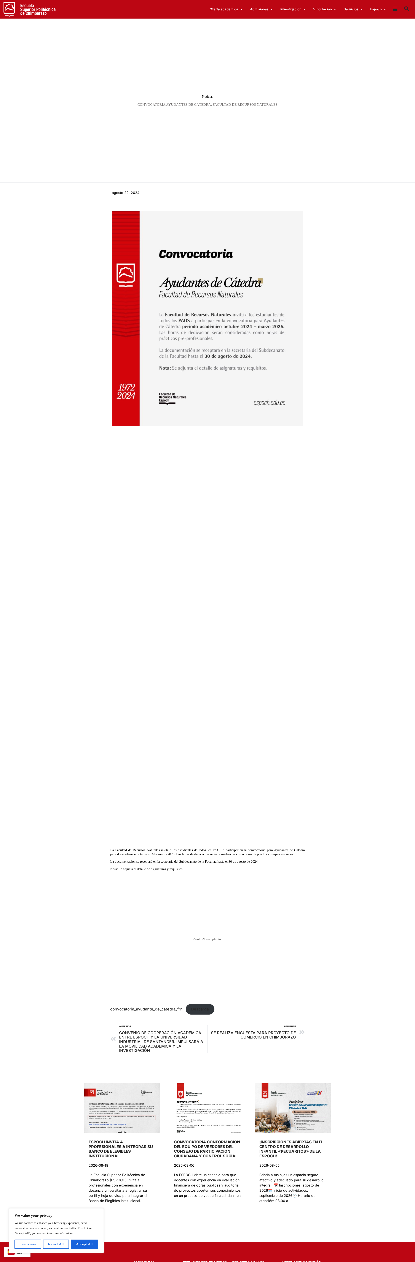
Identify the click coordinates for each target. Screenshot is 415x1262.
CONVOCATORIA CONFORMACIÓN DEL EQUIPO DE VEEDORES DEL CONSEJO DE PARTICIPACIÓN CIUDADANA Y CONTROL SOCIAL (207, 1149)
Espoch (376, 9)
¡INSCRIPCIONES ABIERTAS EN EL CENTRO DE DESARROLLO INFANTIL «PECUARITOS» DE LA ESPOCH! (291, 1149)
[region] (56, 1230)
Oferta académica (224, 9)
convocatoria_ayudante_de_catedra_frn (146, 1009)
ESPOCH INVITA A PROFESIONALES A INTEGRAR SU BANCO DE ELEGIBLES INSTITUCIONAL (121, 1149)
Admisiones (259, 9)
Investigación (290, 9)
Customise (28, 1244)
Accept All (84, 1244)
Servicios (351, 9)
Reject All (56, 1244)
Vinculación (322, 9)
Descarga (200, 1009)
